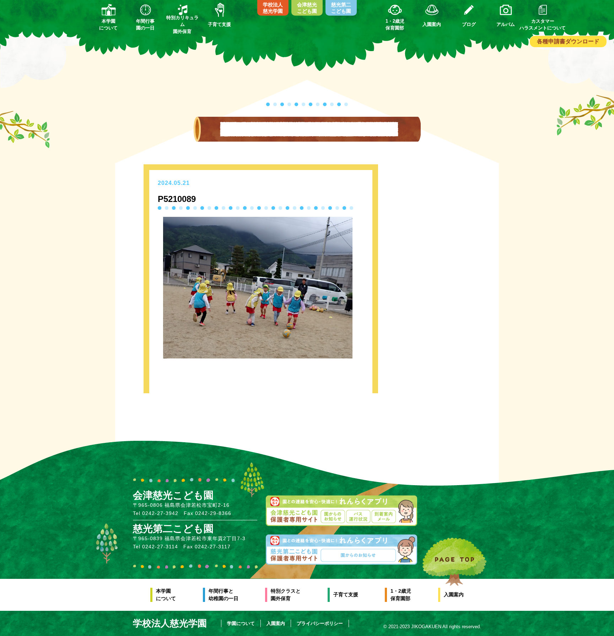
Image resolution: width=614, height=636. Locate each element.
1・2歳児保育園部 (401, 594)
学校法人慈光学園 (273, 8)
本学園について (166, 594)
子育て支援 (345, 594)
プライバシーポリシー (320, 623)
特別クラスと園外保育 (286, 594)
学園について (241, 623)
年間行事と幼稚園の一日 (223, 594)
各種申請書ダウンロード (568, 41)
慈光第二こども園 (341, 8)
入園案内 (454, 594)
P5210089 (177, 199)
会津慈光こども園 (307, 8)
